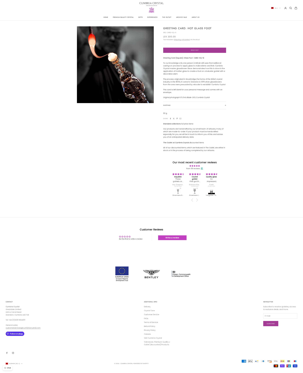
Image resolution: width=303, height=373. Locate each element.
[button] (192, 200)
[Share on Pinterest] (177, 119)
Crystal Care (149, 310)
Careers (147, 334)
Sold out (194, 50)
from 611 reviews (193, 168)
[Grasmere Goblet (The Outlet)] (177, 191)
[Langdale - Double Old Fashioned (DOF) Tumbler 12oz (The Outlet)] (211, 191)
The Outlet (166, 17)
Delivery (147, 306)
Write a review (172, 237)
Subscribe (271, 324)
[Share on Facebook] (170, 119)
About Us (195, 17)
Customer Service (151, 314)
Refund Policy (149, 326)
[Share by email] (180, 119)
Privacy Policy (150, 330)
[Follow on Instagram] (13, 353)
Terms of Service (151, 322)
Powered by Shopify (141, 363)
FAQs (146, 318)
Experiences (152, 17)
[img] (194, 165)
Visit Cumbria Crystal (153, 338)
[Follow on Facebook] (7, 353)
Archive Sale (181, 17)
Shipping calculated (182, 39)
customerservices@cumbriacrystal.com (23, 328)
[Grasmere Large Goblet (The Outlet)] (194, 191)
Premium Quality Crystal (123, 17)
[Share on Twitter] (174, 119)
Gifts (140, 17)
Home (106, 17)
